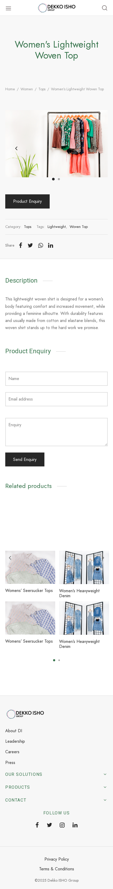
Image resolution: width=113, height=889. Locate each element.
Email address (20, 399)
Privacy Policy (56, 859)
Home (10, 89)
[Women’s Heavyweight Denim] (84, 567)
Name (13, 379)
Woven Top (79, 226)
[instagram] (62, 825)
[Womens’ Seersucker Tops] (30, 567)
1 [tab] (54, 660)
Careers (12, 752)
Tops (41, 89)
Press (10, 763)
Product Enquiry (27, 201)
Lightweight (57, 226)
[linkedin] (75, 825)
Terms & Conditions (56, 869)
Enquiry (14, 425)
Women (26, 89)
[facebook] (37, 825)
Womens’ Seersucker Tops (29, 591)
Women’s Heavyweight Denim (79, 593)
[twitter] (49, 825)
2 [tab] (59, 660)
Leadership (15, 741)
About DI (13, 731)
